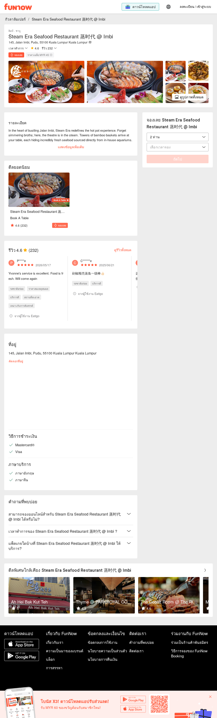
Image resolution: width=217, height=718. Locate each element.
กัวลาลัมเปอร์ (15, 19)
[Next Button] (205, 570)
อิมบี (10, 30)
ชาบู (18, 30)
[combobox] (178, 137)
